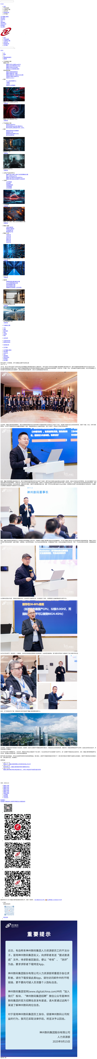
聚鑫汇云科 (6, 791)
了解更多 (5, 103)
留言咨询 (5, 917)
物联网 (5, 58)
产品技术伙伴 (6, 340)
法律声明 (12, 801)
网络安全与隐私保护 (20, 801)
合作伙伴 (5, 42)
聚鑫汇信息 (6, 787)
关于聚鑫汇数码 (5, 16)
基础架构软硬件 (7, 57)
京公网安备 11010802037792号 (54, 899)
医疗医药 (5, 331)
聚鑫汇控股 (6, 785)
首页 (4, 37)
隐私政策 (7, 801)
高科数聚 (5, 796)
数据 (4, 54)
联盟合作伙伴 (6, 342)
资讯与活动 (3, 23)
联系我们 (3, 25)
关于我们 (5, 45)
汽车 (4, 328)
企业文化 (3, 19)
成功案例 (3, 22)
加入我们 (3, 26)
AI (4, 53)
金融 (4, 329)
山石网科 (5, 794)
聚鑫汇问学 (6, 788)
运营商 (5, 334)
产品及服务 (6, 39)
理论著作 (3, 18)
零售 (4, 332)
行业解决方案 (6, 40)
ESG (2, 21)
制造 (4, 335)
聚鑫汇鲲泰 (6, 790)
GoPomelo (5, 797)
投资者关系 (6, 43)
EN (3, 3)
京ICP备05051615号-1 (39, 899)
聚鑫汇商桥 (6, 793)
